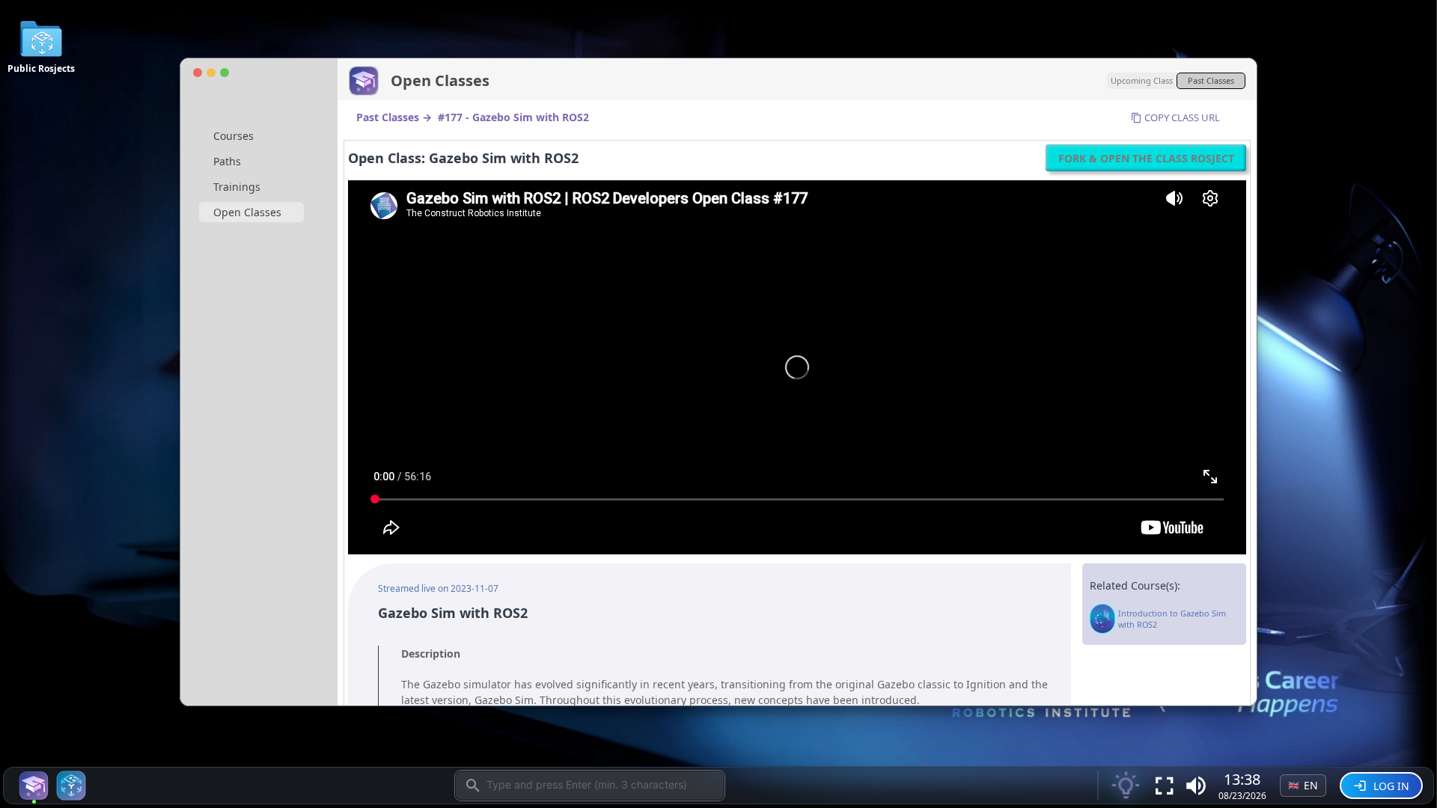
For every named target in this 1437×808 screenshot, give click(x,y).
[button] (1196, 785)
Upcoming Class (1142, 80)
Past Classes (1211, 80)
